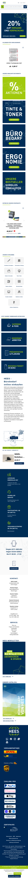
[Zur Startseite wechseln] (4, 2)
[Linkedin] (7, 740)
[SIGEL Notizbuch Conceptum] (8, 458)
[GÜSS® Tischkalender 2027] (13, 54)
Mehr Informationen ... (19, 871)
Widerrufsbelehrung (13, 838)
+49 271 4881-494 (11, 501)
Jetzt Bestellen (19, 463)
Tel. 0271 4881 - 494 (14, 615)
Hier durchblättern (8, 720)
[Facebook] (11, 740)
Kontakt (14, 631)
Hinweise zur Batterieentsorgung (13, 840)
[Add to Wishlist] (23, 48)
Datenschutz (9, 836)
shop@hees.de (14, 613)
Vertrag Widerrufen (14, 634)
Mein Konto (14, 630)
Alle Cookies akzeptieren (14, 876)
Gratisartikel (14, 628)
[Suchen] (2, 6)
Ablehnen (10, 873)
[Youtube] (7, 743)
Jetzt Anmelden (7, 676)
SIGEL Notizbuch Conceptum (19, 455)
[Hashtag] (19, 740)
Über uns (14, 625)
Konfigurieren (17, 873)
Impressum (18, 836)
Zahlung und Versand (14, 842)
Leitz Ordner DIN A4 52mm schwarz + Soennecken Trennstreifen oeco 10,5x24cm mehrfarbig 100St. (14, 226)
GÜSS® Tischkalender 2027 (14, 63)
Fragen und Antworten (14, 626)
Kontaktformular (14, 568)
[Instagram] (15, 740)
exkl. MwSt (22, 2)
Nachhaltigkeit (14, 633)
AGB (14, 836)
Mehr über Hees (14, 437)
